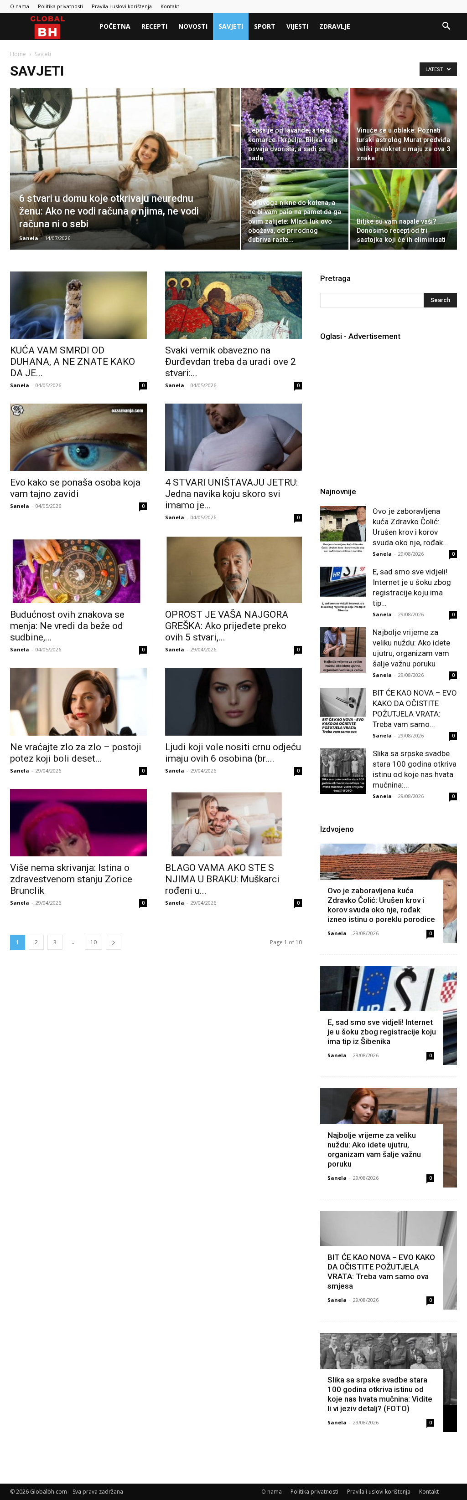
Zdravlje (334, 26)
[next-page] (113, 942)
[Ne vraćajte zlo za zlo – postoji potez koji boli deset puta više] (78, 701)
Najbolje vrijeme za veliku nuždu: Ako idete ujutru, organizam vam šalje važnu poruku (374, 1149)
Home (18, 54)
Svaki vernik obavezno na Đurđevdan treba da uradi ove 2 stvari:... (230, 362)
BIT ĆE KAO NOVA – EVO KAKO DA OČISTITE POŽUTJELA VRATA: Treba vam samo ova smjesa (381, 1271)
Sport (264, 26)
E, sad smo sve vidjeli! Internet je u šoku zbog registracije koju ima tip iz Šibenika (381, 1032)
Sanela (28, 238)
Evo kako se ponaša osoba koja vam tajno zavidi (75, 488)
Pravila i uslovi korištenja (122, 6)
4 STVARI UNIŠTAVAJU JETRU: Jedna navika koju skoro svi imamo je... (231, 494)
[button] (446, 27)
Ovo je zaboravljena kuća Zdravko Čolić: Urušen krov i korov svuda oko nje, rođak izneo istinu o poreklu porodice (381, 905)
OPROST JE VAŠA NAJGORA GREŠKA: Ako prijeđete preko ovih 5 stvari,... (226, 626)
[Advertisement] (393, 408)
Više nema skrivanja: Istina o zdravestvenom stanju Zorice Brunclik (71, 879)
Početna (114, 26)
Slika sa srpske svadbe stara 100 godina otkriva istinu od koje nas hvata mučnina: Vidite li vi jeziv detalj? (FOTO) (379, 1394)
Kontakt (170, 6)
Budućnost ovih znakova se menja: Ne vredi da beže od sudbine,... (67, 626)
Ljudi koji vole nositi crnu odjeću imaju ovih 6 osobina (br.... (233, 753)
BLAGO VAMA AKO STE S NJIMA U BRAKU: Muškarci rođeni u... (222, 879)
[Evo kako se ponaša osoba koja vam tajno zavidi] (78, 437)
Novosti (193, 26)
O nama (19, 6)
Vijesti (297, 26)
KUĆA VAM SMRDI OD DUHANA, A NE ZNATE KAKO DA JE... (72, 362)
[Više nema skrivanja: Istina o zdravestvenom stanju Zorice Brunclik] (78, 822)
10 (93, 942)
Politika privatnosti (60, 6)
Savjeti (230, 26)
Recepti (154, 26)
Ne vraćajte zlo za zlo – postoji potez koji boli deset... (75, 753)
